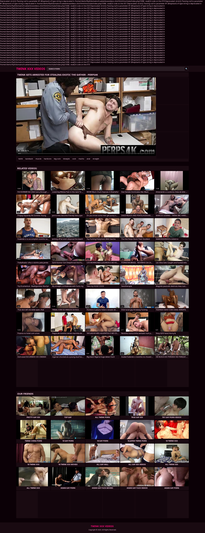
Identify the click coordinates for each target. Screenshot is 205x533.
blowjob (66, 159)
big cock (57, 159)
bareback (29, 159)
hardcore (47, 159)
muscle (38, 159)
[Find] (186, 69)
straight (96, 159)
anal (88, 159)
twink (20, 159)
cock (74, 159)
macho (81, 159)
